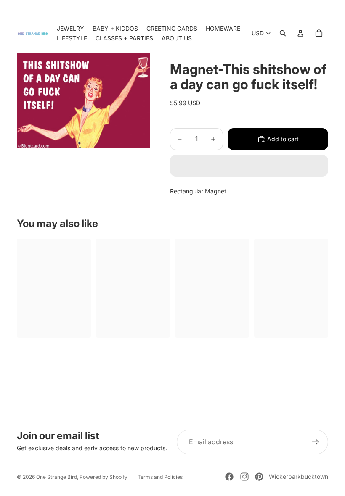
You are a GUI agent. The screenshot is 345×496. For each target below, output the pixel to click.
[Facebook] (229, 477)
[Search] (282, 33)
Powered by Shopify (103, 477)
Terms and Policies (160, 477)
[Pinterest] (259, 477)
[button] (249, 166)
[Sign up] (315, 442)
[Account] (300, 33)
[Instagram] (244, 477)
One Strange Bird (56, 477)
